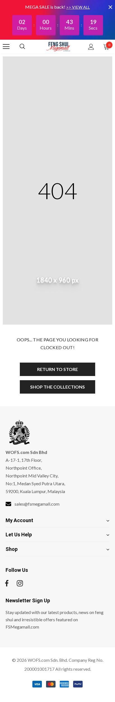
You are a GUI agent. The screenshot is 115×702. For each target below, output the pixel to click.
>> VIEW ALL (78, 7)
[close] (110, 7)
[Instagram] (20, 583)
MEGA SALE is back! (45, 6)
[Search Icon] (28, 46)
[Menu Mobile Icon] (6, 46)
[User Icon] (91, 47)
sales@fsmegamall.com (37, 503)
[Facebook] (7, 583)
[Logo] (58, 46)
